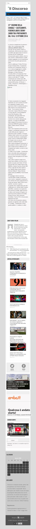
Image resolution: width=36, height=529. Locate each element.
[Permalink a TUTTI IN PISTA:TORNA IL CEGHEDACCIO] (18, 302)
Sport (19, 39)
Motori (13, 39)
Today (13, 440)
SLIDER (16, 39)
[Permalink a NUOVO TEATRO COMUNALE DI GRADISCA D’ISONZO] (18, 269)
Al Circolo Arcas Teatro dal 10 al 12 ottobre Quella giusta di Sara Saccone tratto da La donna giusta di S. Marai (16, 253)
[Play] (8, 434)
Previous (8, 382)
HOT (12, 17)
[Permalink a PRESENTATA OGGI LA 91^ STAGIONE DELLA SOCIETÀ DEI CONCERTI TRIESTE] (18, 285)
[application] (18, 429)
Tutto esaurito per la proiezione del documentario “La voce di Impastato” (19, 249)
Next (28, 382)
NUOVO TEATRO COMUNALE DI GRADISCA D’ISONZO (18, 273)
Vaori (20, 517)
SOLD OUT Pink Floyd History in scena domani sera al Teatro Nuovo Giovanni (18, 354)
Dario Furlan (15, 38)
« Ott (8, 476)
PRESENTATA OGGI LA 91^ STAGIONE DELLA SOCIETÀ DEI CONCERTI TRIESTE (18, 290)
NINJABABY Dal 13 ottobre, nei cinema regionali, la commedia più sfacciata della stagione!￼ (18, 322)
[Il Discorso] (18, 9)
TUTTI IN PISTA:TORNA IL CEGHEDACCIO (17, 305)
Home (7, 17)
